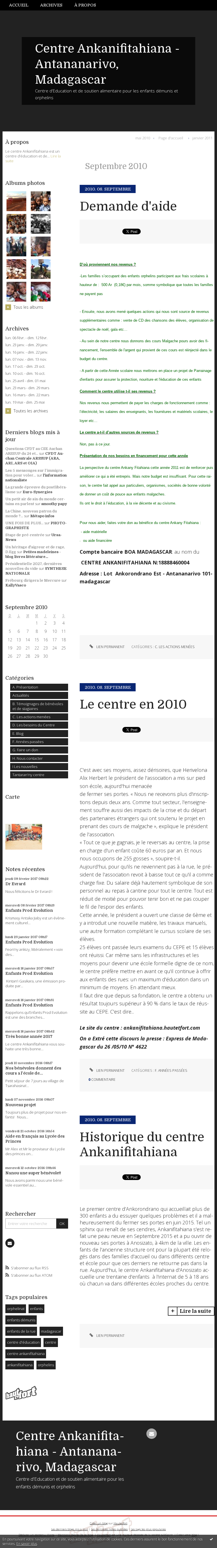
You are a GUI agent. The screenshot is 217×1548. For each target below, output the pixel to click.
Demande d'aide (128, 206)
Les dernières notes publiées (109, 1529)
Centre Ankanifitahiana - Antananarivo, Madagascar (107, 64)
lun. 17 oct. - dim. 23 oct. (25, 366)
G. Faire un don (25, 749)
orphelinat (16, 1308)
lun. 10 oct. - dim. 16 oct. (25, 373)
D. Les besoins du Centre (33, 725)
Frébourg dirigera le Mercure (32, 580)
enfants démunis (21, 1319)
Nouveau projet (20, 1105)
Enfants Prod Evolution (29, 910)
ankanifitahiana (19, 1364)
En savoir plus (26, 1543)
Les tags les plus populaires (148, 1529)
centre (50, 1342)
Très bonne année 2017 (29, 1036)
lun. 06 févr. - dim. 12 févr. (26, 337)
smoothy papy (54, 504)
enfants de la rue (21, 1331)
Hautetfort (120, 1523)
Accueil (19, 5)
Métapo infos (42, 516)
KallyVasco (15, 585)
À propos (85, 5)
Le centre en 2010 (133, 704)
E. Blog (17, 733)
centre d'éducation (23, 1342)
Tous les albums (28, 307)
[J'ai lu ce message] (211, 1539)
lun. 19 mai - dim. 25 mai (25, 402)
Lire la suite (195, 1311)
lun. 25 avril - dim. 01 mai (25, 380)
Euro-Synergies (37, 492)
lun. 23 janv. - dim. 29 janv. (26, 345)
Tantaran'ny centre (28, 774)
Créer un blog (99, 1523)
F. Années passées (28, 741)
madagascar (51, 1331)
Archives (51, 5)
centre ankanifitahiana (26, 1353)
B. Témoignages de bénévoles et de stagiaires (37, 706)
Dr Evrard (15, 884)
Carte (12, 797)
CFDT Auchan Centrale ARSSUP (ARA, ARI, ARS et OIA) (34, 458)
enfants (36, 1308)
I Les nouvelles (24, 766)
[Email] (9, 1243)
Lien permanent (110, 646)
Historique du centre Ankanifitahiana (142, 1144)
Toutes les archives (31, 410)
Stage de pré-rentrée (24, 535)
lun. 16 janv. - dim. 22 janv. (26, 352)
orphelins (46, 1364)
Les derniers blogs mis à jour (69, 1529)
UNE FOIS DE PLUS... (24, 523)
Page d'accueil (171, 137)
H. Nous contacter (27, 758)
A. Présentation (25, 687)
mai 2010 (142, 137)
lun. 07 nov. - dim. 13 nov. (26, 359)
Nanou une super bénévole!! (33, 1173)
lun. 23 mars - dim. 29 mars (27, 388)
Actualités (20, 695)
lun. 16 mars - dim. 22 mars (27, 395)
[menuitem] (21, 5)
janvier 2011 (202, 137)
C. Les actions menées (31, 716)
